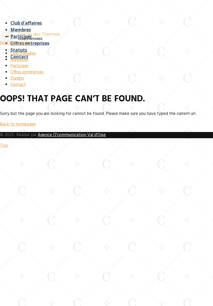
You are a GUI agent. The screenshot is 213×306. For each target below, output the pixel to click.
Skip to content (15, 42)
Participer (21, 36)
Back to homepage (18, 124)
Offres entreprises (29, 43)
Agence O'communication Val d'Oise (72, 134)
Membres (20, 30)
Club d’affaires (26, 23)
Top (4, 145)
